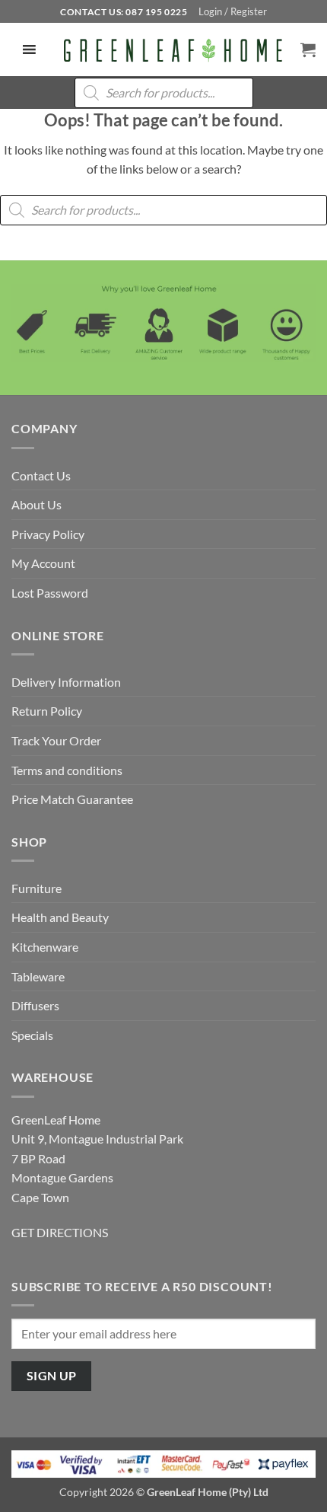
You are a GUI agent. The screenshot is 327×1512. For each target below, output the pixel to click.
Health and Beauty (60, 917)
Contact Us (41, 475)
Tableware (38, 976)
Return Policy (46, 710)
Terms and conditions (66, 770)
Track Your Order (56, 740)
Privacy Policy (47, 534)
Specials (32, 1035)
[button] (232, 11)
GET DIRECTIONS (59, 1232)
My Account (43, 563)
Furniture (36, 888)
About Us (36, 504)
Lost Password (49, 592)
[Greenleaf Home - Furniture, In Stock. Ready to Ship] (171, 49)
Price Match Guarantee (72, 799)
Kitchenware (44, 946)
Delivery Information (66, 682)
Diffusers (35, 1005)
